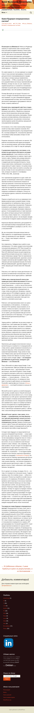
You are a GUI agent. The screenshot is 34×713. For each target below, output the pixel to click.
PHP (4, 613)
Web (19, 23)
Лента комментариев (9, 697)
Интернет (4, 25)
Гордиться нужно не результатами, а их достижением (17, 570)
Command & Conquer (22, 455)
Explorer (18, 656)
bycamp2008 (6, 662)
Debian (9, 665)
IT (3, 603)
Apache (4, 656)
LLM (4, 605)
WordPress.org (7, 700)
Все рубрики (6, 626)
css (15, 656)
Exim (4, 665)
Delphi (14, 665)
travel (4, 618)
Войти (5, 692)
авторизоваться (6, 585)
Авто (4, 623)
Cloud (8, 656)
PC (17, 23)
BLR (18, 660)
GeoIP (17, 662)
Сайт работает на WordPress (17, 709)
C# (13, 656)
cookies (4, 658)
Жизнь (5, 628)
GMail (17, 658)
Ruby (4, 615)
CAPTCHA (7, 660)
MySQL (5, 608)
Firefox (8, 658)
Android (10, 656)
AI (3, 600)
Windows (29, 23)
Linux (25, 23)
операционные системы (13, 25)
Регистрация (6, 689)
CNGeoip (12, 662)
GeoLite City (14, 660)
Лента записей (7, 694)
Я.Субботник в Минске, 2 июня (15, 566)
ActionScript (6, 598)
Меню (3, 12)
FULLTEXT (13, 658)
